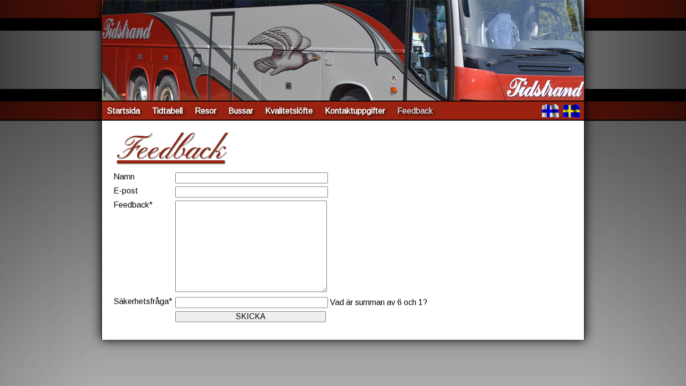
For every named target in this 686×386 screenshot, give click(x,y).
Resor (205, 111)
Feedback (133, 205)
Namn (124, 176)
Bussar (240, 111)
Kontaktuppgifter (355, 111)
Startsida (123, 111)
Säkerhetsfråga (142, 301)
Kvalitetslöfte (289, 111)
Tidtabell (167, 111)
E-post (125, 190)
